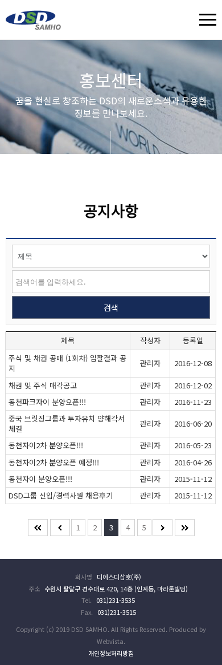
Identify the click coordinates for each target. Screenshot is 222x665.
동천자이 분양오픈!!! (40, 478)
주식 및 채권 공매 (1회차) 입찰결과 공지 (67, 363)
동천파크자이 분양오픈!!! (47, 401)
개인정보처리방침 (111, 653)
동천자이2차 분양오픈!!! (46, 445)
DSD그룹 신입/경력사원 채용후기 (61, 495)
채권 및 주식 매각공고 (43, 385)
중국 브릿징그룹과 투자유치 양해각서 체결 (67, 423)
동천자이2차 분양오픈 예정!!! (54, 462)
